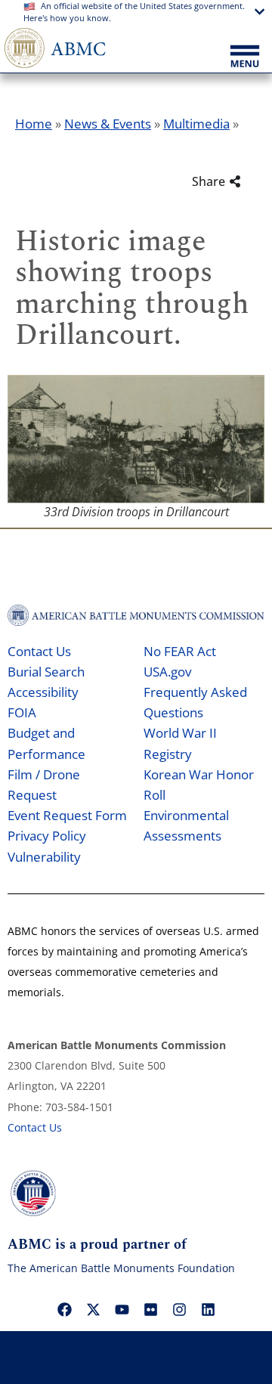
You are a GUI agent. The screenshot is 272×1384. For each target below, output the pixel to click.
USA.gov (167, 671)
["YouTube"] (121, 1309)
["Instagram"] (179, 1309)
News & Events (107, 123)
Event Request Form (67, 815)
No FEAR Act (180, 651)
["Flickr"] (150, 1309)
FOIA (22, 712)
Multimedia (196, 123)
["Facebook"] (64, 1309)
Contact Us (39, 651)
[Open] (245, 57)
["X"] (93, 1309)
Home (33, 123)
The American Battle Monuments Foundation (121, 1268)
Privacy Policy (47, 835)
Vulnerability (44, 856)
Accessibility (43, 692)
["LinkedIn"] (207, 1309)
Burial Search (46, 671)
